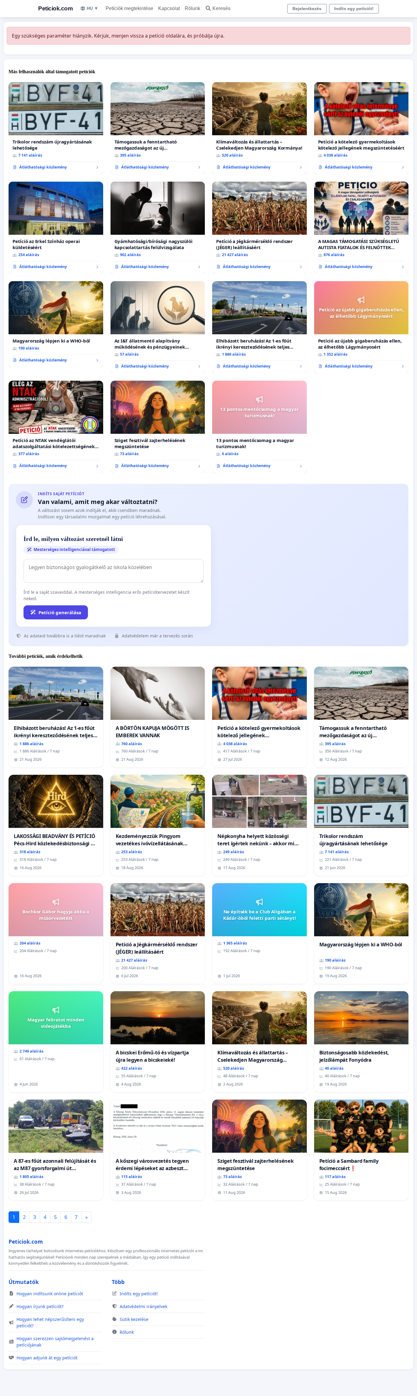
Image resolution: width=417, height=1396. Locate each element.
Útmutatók (24, 1281)
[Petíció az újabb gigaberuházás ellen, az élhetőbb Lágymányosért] (361, 327)
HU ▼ (92, 8)
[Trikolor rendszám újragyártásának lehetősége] (56, 128)
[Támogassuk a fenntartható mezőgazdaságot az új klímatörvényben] (158, 128)
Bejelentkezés (306, 8)
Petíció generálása (59, 612)
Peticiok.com (55, 8)
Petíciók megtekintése (129, 8)
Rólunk (192, 8)
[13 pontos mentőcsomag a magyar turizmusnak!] (259, 427)
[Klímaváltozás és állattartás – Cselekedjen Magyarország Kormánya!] (259, 128)
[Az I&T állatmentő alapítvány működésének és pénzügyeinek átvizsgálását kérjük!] (158, 327)
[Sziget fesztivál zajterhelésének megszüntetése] (158, 427)
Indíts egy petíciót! (354, 8)
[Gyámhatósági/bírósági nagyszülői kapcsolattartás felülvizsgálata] (158, 228)
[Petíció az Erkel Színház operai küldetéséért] (56, 228)
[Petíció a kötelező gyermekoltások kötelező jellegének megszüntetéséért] (361, 128)
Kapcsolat (169, 8)
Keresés (221, 8)
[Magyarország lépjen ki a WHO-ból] (56, 324)
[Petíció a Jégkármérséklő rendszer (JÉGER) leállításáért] (259, 228)
